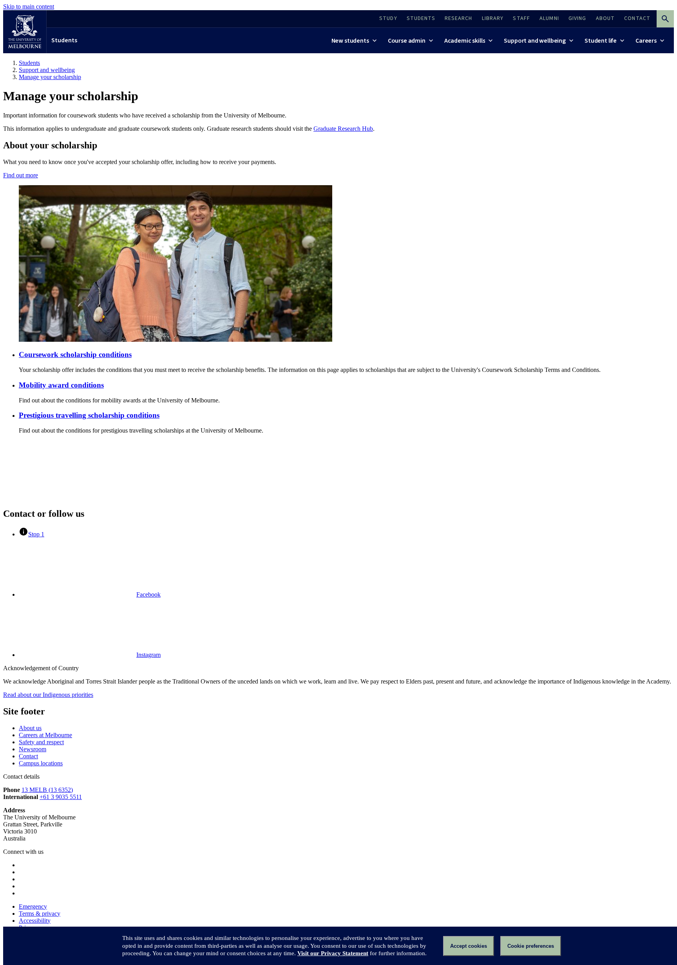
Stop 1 (36, 534)
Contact (28, 756)
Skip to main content (28, 6)
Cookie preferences (530, 946)
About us (30, 728)
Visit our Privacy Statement (332, 953)
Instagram (148, 654)
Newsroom (32, 749)
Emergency (33, 906)
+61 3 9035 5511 (61, 797)
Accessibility (35, 920)
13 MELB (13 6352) (47, 789)
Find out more (20, 175)
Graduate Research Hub (343, 128)
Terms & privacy (39, 913)
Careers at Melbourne (45, 735)
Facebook (148, 594)
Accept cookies (468, 946)
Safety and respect (41, 742)
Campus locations (41, 763)
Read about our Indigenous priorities (48, 694)
